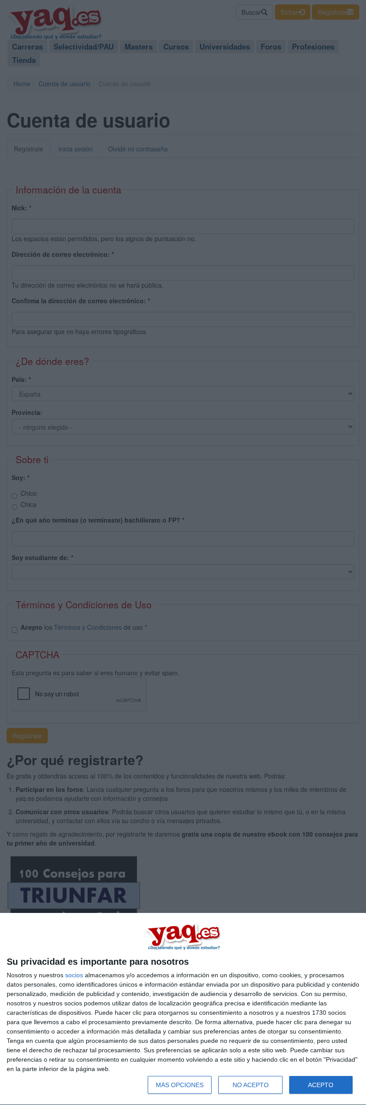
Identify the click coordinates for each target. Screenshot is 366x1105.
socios (74, 975)
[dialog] (183, 1009)
